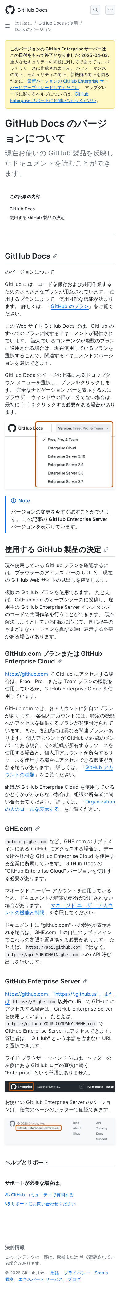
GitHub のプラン (70, 306)
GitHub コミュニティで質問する (42, 1194)
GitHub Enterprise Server (42, 981)
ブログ (74, 1279)
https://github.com (26, 674)
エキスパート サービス (40, 1279)
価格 (9, 1279)
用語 (54, 1272)
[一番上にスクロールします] (106, 1288)
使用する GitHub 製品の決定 (53, 549)
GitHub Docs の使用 (58, 22)
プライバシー (77, 1272)
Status (101, 1272)
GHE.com (19, 828)
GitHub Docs (27, 256)
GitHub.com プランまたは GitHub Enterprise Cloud (53, 657)
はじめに (23, 22)
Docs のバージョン (33, 29)
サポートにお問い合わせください (43, 1203)
